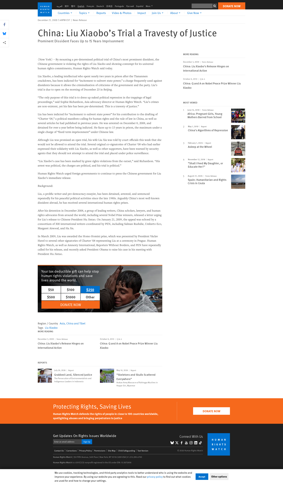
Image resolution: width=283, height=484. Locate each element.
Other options (219, 476)
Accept (202, 476)
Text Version (143, 450)
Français (90, 6)
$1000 (70, 296)
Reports (101, 13)
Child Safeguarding (126, 450)
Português (119, 6)
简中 (67, 6)
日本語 (109, 6)
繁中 (73, 6)
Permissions (99, 450)
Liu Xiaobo (51, 327)
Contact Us (59, 450)
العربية (59, 6)
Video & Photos (121, 13)
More (150, 6)
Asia (62, 323)
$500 (51, 296)
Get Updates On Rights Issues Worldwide (84, 435)
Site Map (112, 450)
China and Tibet (75, 323)
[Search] (214, 6)
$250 (90, 289)
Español (139, 6)
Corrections (71, 450)
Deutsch (100, 6)
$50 (51, 289)
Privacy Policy (85, 450)
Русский (130, 6)
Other (90, 296)
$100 (70, 289)
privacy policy (155, 476)
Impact (141, 13)
